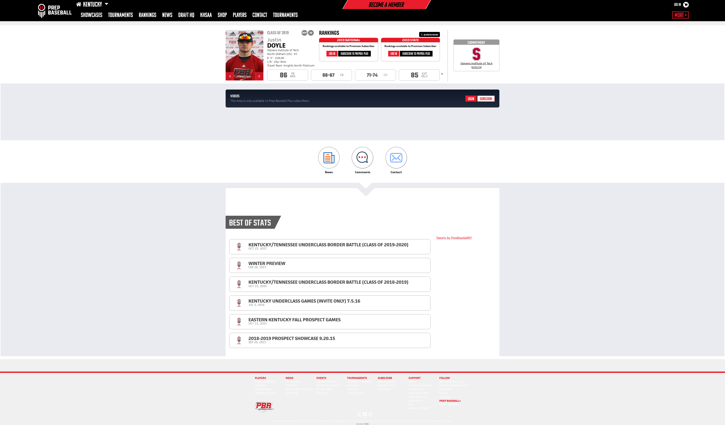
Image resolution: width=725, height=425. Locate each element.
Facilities (352, 389)
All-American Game (328, 385)
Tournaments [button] (285, 15)
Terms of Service (419, 408)
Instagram (445, 389)
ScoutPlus (384, 389)
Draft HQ (186, 15)
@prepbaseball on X (451, 381)
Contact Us (416, 389)
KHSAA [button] (206, 15)
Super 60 (321, 393)
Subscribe (486, 99)
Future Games (325, 389)
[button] (230, 76)
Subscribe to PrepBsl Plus (354, 54)
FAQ (411, 404)
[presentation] (442, 74)
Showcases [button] (91, 15)
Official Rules (355, 393)
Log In (677, 5)
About (412, 381)
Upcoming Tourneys (359, 381)
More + (680, 15)
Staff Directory (418, 393)
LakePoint (353, 385)
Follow (444, 378)
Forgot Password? (420, 385)
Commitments (263, 389)
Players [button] (240, 15)
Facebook (445, 397)
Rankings (147, 15)
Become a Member (385, 5)
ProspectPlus (386, 385)
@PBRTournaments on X (454, 385)
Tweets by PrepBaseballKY (454, 238)
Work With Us (417, 397)
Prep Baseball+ (387, 381)
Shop (222, 15)
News (167, 15)
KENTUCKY (93, 5)
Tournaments (120, 15)
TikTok (443, 393)
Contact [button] (259, 15)
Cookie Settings (449, 404)
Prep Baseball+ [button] (450, 401)
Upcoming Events (327, 381)
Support (415, 378)
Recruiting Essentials (299, 389)
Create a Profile (265, 381)
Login (471, 99)
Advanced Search (266, 393)
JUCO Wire (292, 393)
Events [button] (321, 378)
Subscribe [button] (385, 378)
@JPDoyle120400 (430, 35)
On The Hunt (293, 381)
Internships (416, 400)
